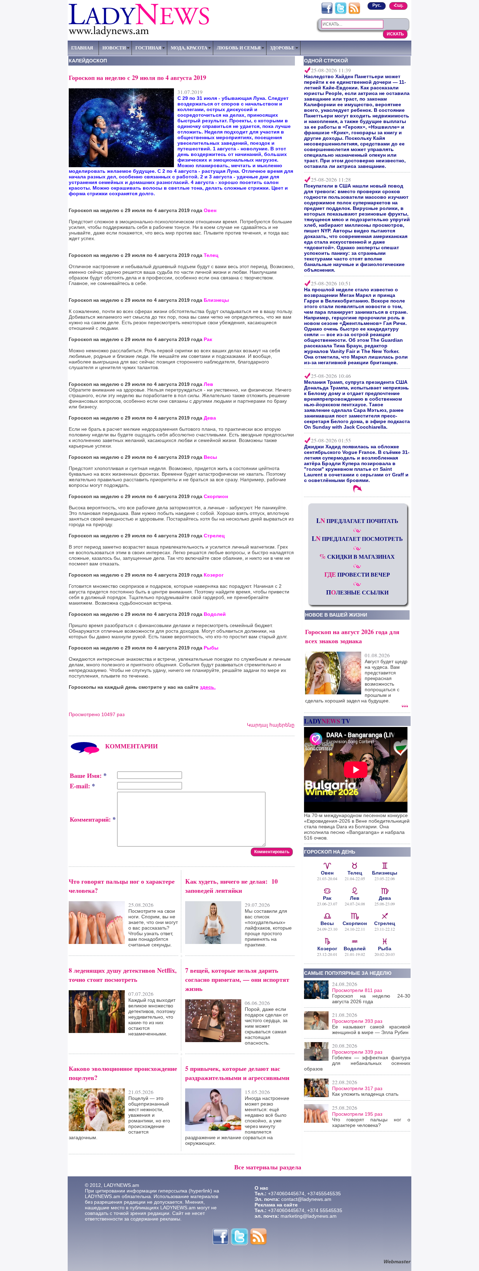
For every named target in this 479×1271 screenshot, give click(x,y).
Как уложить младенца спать (365, 1094)
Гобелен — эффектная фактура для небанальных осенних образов (357, 1063)
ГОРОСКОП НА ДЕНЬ (329, 852)
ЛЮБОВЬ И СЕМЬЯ (239, 48)
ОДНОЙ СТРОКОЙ (326, 60)
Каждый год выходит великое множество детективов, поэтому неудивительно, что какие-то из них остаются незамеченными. (151, 1016)
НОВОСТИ (114, 48)
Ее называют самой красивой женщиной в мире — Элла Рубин (371, 1029)
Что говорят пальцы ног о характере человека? (371, 1122)
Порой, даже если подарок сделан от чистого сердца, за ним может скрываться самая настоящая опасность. (266, 1026)
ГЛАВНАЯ (82, 48)
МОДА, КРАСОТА (189, 48)
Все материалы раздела (267, 1166)
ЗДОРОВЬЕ (282, 48)
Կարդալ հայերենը (271, 725)
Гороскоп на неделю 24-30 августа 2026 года (371, 998)
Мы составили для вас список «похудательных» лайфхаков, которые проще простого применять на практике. (268, 927)
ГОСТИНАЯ (148, 48)
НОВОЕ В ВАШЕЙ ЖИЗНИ (336, 615)
